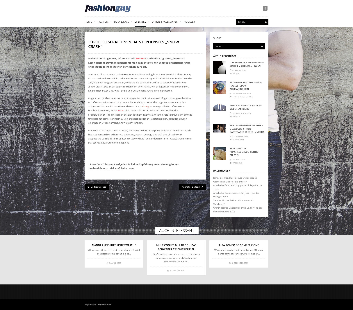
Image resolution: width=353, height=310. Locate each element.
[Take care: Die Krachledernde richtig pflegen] (219, 153)
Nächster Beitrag (191, 186)
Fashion (103, 21)
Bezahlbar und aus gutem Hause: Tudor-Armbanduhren (246, 86)
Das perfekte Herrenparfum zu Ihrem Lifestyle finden (247, 64)
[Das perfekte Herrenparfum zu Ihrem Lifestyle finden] (219, 67)
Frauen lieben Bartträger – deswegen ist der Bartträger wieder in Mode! (247, 129)
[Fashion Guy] (108, 8)
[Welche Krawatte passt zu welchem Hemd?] (219, 110)
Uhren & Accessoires (165, 21)
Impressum (90, 304)
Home (88, 21)
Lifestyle (140, 21)
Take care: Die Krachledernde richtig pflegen (244, 152)
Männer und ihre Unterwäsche (114, 245)
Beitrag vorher (98, 186)
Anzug (145, 106)
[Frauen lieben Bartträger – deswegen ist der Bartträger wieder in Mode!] (219, 130)
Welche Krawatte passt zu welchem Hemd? (246, 107)
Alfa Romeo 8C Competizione (239, 245)
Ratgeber (189, 21)
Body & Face (121, 21)
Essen (121, 110)
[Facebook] (265, 8)
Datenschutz (104, 304)
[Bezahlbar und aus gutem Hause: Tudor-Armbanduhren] (219, 87)
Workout (141, 58)
